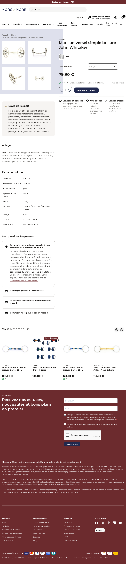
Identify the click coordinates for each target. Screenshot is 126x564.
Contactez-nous (71, 540)
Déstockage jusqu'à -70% (63, 2)
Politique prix (69, 533)
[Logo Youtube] (120, 522)
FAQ (122, 24)
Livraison (68, 523)
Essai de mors (39, 533)
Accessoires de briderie (12, 533)
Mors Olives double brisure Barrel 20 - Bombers (73, 368)
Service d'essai (116, 101)
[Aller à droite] (121, 329)
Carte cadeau (74, 24)
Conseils (99, 24)
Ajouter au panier (86, 90)
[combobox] (58, 9)
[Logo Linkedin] (114, 522)
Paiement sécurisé (72, 530)
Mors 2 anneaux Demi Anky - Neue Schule (105, 368)
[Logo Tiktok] (108, 522)
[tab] (28, 263)
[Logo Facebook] (96, 522)
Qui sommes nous (111, 24)
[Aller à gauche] (116, 329)
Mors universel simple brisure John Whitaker (24, 38)
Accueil (5, 35)
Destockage (87, 24)
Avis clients (96, 101)
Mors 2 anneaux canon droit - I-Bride (44, 368)
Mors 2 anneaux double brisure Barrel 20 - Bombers (14, 368)
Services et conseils (73, 101)
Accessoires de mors (11, 530)
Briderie (5, 526)
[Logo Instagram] (102, 522)
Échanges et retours (72, 526)
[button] (79, 17)
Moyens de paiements (10, 553)
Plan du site (109, 558)
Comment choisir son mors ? (24, 281)
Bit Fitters (37, 530)
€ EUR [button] (99, 530)
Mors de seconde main (11, 537)
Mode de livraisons (92, 553)
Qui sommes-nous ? (41, 523)
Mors (13, 35)
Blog (35, 540)
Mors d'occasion (62, 24)
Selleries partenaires (41, 526)
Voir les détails (118, 83)
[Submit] (32, 9)
